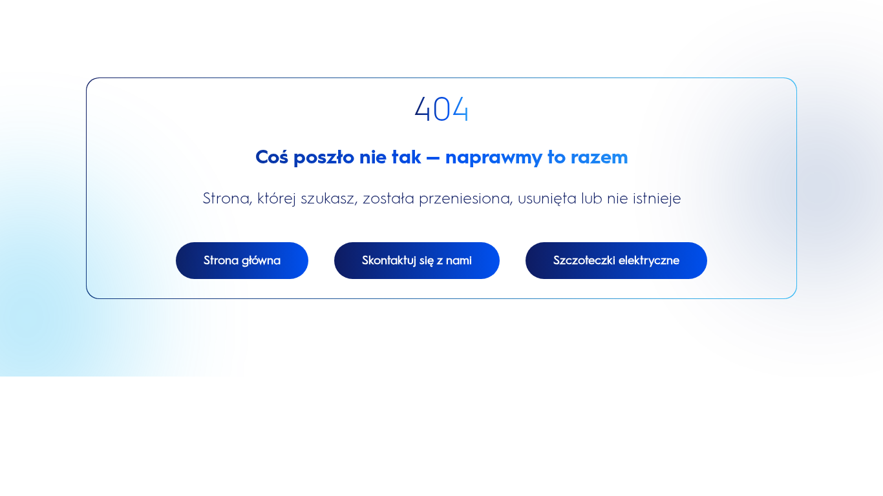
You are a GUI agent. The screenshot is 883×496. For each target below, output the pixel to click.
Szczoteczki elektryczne (616, 260)
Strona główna (242, 260)
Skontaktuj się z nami (417, 260)
